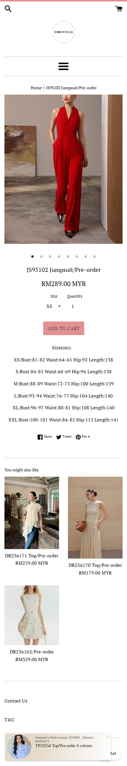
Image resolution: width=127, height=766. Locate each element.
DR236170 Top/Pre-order (95, 565)
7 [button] (86, 257)
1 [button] (32, 257)
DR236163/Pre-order (32, 651)
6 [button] (77, 257)
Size (54, 296)
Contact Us (15, 700)
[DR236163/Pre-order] (31, 615)
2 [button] (41, 257)
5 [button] (68, 257)
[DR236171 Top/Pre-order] (31, 513)
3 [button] (50, 257)
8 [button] (94, 257)
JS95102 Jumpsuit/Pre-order (71, 87)
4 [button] (59, 257)
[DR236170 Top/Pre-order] (95, 518)
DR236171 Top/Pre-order (31, 555)
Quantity (75, 296)
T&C (9, 719)
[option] (63, 169)
